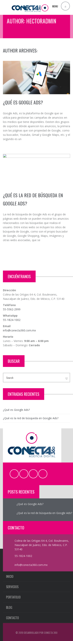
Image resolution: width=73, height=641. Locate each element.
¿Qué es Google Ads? (23, 102)
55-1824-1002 (11, 320)
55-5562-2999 (11, 309)
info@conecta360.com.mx (19, 330)
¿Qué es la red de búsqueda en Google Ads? (30, 418)
